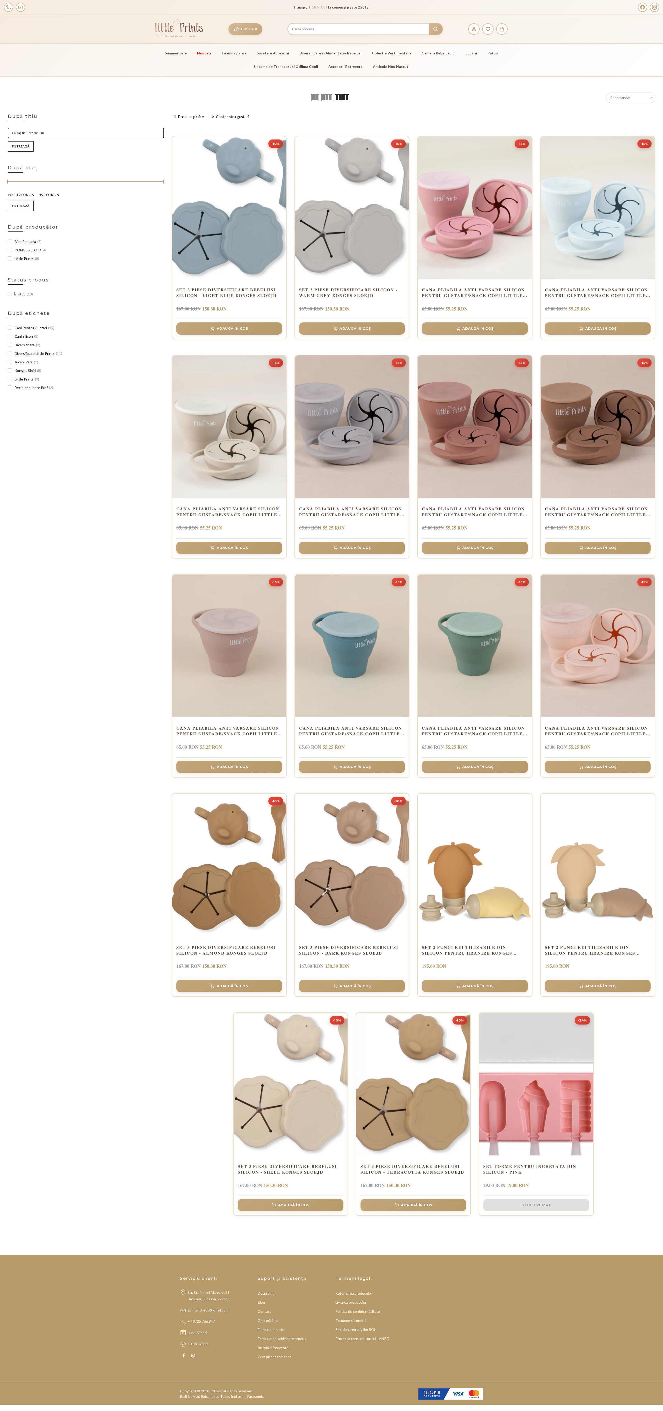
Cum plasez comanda (274, 1356)
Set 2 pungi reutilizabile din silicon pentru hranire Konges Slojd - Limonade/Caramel (467, 950)
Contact (264, 1311)
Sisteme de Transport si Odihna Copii (286, 66)
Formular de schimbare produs (282, 1338)
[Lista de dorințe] (488, 29)
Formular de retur (272, 1329)
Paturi (492, 53)
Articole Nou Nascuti (391, 66)
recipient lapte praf (34, 387)
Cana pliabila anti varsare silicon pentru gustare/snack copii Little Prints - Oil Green (473, 731)
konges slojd (28, 370)
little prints (27, 379)
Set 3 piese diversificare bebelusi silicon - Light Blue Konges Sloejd (226, 292)
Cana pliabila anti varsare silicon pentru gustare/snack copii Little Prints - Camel (596, 512)
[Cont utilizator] (474, 29)
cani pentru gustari (34, 328)
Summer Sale (176, 53)
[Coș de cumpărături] (502, 29)
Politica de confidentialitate (357, 1311)
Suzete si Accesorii (273, 53)
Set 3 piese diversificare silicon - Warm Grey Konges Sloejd (348, 292)
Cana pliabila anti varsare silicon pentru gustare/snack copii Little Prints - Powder (596, 731)
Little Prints (27, 258)
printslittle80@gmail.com (208, 1310)
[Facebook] (642, 7)
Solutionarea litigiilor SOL (355, 1329)
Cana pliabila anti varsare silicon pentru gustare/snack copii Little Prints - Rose (473, 293)
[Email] (20, 7)
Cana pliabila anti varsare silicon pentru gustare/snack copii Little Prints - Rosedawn (473, 512)
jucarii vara (26, 362)
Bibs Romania (28, 241)
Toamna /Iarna (233, 53)
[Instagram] (654, 7)
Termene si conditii (350, 1320)
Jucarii (471, 53)
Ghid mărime (268, 1320)
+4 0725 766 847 (201, 1321)
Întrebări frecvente (273, 1347)
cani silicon (26, 336)
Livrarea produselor (350, 1302)
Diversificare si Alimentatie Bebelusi (330, 53)
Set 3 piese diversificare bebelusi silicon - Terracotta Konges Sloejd (412, 1169)
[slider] (7, 182)
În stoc (23, 294)
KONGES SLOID (31, 250)
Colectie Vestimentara (391, 53)
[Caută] (435, 29)
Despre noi (266, 1293)
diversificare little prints (38, 353)
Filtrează (21, 146)
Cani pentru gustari (232, 116)
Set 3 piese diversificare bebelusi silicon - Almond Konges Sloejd (226, 950)
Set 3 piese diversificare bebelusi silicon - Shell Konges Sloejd (287, 1169)
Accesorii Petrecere (345, 66)
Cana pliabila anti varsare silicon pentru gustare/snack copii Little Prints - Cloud (350, 512)
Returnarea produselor (353, 1293)
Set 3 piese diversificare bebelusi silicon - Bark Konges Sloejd (348, 950)
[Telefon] (8, 7)
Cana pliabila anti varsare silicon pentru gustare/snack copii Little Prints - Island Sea (350, 731)
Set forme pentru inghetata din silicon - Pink (529, 1169)
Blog (261, 1302)
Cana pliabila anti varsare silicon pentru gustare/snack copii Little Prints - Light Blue (596, 293)
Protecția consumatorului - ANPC (362, 1338)
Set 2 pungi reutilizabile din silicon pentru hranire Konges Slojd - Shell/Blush (590, 950)
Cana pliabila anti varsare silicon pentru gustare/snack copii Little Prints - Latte (227, 512)
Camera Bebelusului (439, 53)
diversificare (27, 345)
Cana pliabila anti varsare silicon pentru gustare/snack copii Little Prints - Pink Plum (227, 731)
